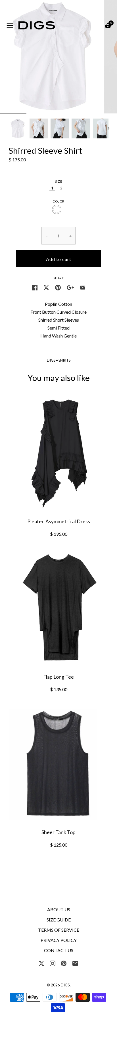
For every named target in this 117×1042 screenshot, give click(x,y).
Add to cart (58, 259)
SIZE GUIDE (59, 919)
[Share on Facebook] (34, 287)
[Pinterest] (63, 962)
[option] (18, 128)
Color (58, 201)
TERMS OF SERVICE (58, 930)
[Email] (75, 962)
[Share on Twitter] (46, 287)
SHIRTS (64, 360)
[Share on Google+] (70, 287)
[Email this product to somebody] (82, 287)
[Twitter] (41, 962)
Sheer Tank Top (58, 832)
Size (58, 181)
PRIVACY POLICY (59, 940)
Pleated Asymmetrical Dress (58, 521)
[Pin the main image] (58, 287)
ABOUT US (58, 909)
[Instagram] (52, 962)
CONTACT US (58, 950)
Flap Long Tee (58, 677)
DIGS (51, 360)
